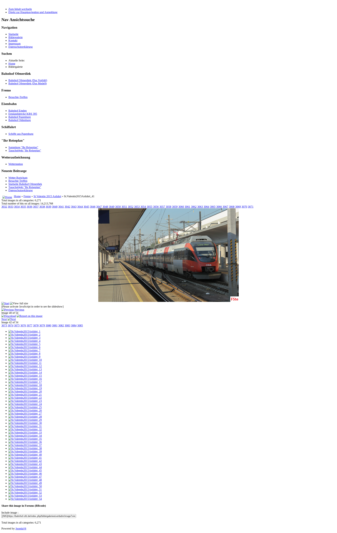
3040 (55, 206)
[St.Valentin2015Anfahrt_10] (25, 359)
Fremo (27, 196)
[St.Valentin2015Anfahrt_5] (24, 344)
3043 (74, 206)
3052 (130, 206)
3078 (36, 325)
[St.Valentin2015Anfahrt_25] (25, 407)
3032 (4, 206)
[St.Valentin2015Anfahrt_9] (24, 356)
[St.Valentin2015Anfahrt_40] (25, 454)
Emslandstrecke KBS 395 (22, 113)
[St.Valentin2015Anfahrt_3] (24, 337)
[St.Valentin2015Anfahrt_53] (25, 495)
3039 (48, 206)
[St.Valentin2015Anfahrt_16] (25, 378)
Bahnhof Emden (17, 110)
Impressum (14, 43)
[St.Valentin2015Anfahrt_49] (25, 483)
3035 (23, 206)
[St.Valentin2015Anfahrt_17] (25, 381)
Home (17, 196)
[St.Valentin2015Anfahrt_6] (24, 347)
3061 (187, 206)
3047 (99, 206)
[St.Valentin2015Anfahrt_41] (25, 457)
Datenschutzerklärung (20, 46)
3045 (86, 206)
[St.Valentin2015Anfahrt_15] (25, 375)
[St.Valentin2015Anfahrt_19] (25, 388)
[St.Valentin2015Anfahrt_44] (25, 467)
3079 (42, 325)
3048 (105, 206)
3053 (137, 206)
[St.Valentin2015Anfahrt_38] (25, 448)
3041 (61, 206)
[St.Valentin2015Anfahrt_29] (25, 419)
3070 (244, 206)
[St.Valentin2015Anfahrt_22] (25, 397)
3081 (55, 325)
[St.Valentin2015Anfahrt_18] (25, 385)
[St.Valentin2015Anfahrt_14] (25, 372)
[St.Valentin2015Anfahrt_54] (25, 498)
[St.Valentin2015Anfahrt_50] (25, 486)
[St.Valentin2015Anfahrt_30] (25, 423)
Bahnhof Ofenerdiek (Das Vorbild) (27, 80)
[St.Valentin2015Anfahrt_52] (25, 492)
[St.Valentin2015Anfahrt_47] (25, 476)
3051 (124, 206)
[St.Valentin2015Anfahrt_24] (25, 404)
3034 (17, 206)
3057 (162, 206)
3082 (61, 325)
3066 (219, 206)
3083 (67, 325)
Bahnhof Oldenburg (19, 120)
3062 (194, 206)
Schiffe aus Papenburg (20, 133)
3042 (67, 206)
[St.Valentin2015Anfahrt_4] (24, 340)
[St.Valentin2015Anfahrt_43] (25, 464)
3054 (143, 206)
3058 (168, 206)
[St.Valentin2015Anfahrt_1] (24, 331)
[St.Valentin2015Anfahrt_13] (25, 369)
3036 (29, 206)
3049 (111, 206)
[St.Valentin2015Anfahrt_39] (25, 451)
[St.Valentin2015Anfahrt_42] (25, 460)
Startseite (13, 34)
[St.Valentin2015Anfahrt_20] (25, 391)
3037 (36, 206)
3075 (17, 325)
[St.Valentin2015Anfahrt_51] (25, 489)
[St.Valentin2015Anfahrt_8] (24, 353)
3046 (92, 206)
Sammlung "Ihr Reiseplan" (23, 147)
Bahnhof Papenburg (19, 116)
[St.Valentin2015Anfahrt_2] (24, 334)
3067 (225, 206)
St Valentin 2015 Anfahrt (47, 196)
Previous (19, 309)
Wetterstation (15, 164)
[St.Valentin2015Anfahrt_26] (25, 410)
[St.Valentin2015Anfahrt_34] (25, 435)
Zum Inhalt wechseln (20, 9)
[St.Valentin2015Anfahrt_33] (25, 432)
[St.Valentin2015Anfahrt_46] (25, 473)
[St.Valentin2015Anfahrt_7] (24, 350)
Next (4, 319)
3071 (250, 206)
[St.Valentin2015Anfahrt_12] (25, 366)
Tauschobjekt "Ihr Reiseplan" (24, 150)
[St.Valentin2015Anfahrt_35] (25, 438)
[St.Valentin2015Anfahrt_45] (25, 470)
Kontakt (12, 40)
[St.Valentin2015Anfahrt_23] (25, 400)
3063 (200, 206)
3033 (10, 206)
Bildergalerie (15, 37)
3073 (4, 325)
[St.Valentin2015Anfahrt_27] (25, 413)
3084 (74, 325)
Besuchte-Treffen (18, 97)
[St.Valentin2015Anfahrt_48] (25, 479)
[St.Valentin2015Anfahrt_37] (25, 445)
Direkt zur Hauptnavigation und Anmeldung (32, 12)
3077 (29, 325)
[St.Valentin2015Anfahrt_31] (25, 426)
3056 (156, 206)
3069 (238, 206)
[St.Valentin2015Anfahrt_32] (25, 429)
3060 (181, 206)
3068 (231, 206)
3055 (149, 206)
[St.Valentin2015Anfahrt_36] (25, 442)
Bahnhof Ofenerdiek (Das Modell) (27, 83)
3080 (48, 325)
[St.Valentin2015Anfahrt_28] (25, 416)
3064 (206, 206)
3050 (118, 206)
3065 (213, 206)
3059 (175, 206)
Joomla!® (20, 528)
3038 (42, 206)
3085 (80, 325)
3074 (10, 325)
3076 (23, 325)
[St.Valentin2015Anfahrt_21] (25, 394)
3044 (80, 206)
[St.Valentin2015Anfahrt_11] (25, 363)
